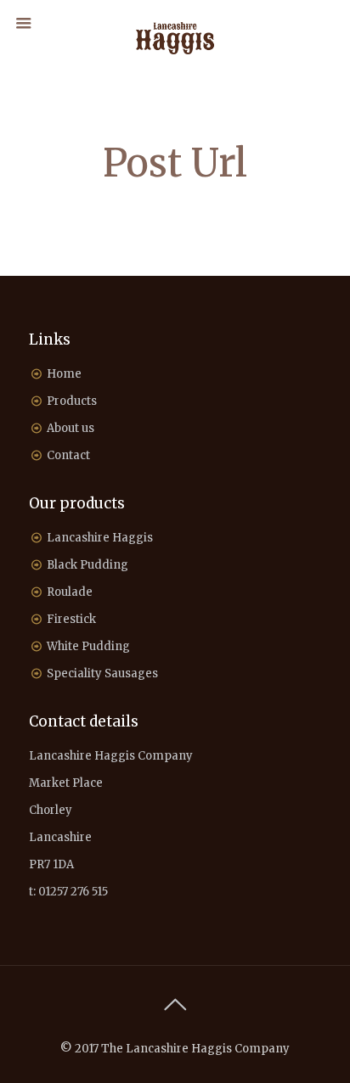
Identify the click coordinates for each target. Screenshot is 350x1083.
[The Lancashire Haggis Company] (175, 38)
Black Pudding (87, 565)
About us (70, 428)
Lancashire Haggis (100, 537)
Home (64, 374)
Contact (68, 455)
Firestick (71, 619)
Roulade (70, 592)
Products (72, 401)
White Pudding (88, 646)
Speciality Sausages (102, 673)
